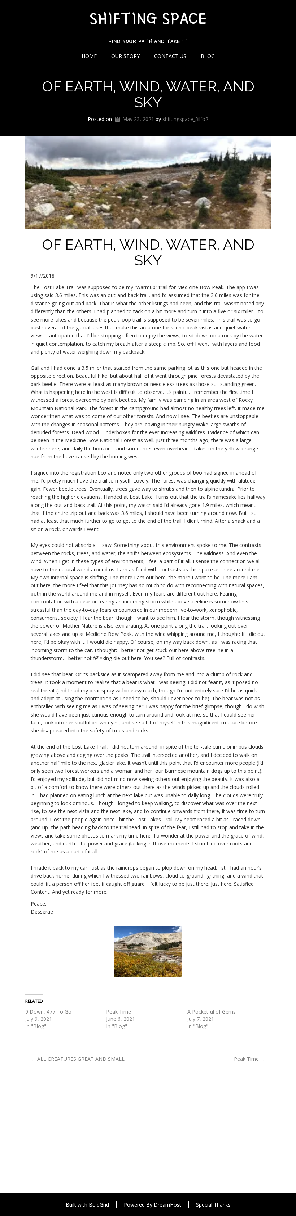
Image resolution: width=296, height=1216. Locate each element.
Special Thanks (213, 1204)
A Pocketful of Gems (211, 1011)
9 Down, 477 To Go (48, 1011)
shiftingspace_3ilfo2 (185, 119)
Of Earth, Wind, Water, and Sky (148, 94)
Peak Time (118, 1011)
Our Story (125, 56)
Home (89, 56)
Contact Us (170, 56)
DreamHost (167, 1204)
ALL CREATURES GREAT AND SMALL (78, 1058)
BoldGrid (99, 1204)
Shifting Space (148, 18)
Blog (208, 56)
